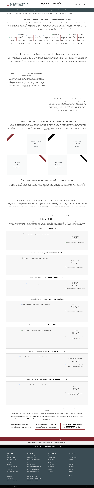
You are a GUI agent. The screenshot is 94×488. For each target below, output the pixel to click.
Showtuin (68, 10)
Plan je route (72, 475)
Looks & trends (43, 10)
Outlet (75, 10)
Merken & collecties (16, 10)
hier (28, 418)
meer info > (75, 239)
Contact (81, 10)
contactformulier (70, 426)
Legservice (53, 10)
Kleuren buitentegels (30, 10)
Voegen (60, 10)
